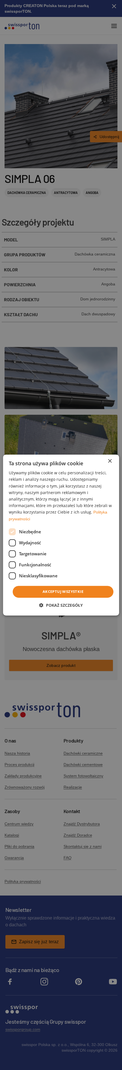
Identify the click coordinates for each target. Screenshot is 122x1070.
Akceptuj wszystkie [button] (63, 591)
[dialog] (61, 535)
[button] (61, 605)
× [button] (110, 461)
